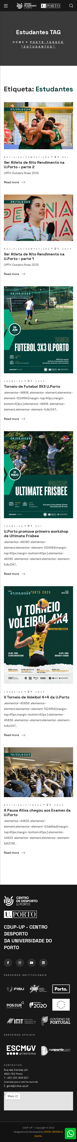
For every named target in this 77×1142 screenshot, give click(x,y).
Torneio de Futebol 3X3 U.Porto (32, 386)
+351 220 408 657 (17, 1077)
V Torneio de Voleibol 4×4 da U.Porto (36, 697)
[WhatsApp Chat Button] (70, 1133)
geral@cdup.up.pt (17, 1085)
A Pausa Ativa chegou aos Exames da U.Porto (37, 812)
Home (19, 42)
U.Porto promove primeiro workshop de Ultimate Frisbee (36, 533)
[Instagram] (20, 963)
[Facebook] (8, 963)
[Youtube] (31, 963)
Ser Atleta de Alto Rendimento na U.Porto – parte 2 (34, 164)
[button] (71, 5)
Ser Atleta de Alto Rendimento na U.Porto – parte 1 (34, 256)
